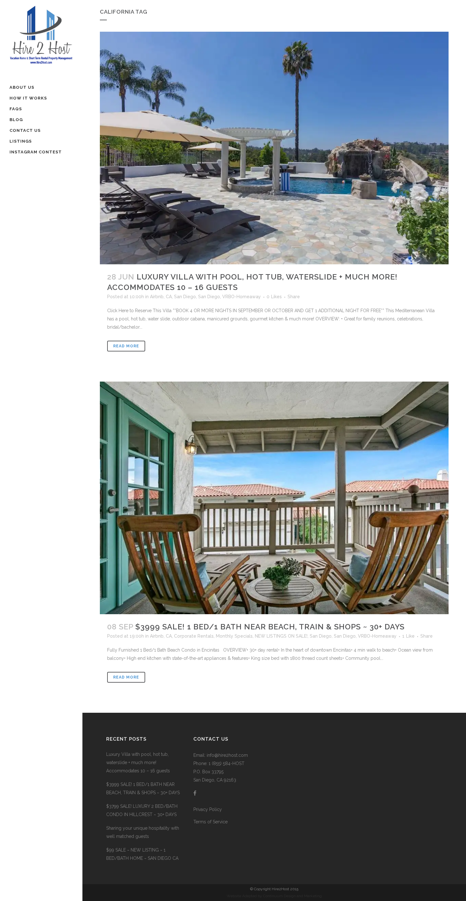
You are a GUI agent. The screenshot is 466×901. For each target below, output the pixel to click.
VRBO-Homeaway (241, 296)
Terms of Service (210, 821)
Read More (126, 346)
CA (169, 296)
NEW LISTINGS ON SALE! (281, 636)
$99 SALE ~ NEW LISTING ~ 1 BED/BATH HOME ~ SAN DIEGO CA (142, 854)
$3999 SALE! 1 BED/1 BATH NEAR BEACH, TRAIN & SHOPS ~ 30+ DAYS (270, 626)
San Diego (185, 296)
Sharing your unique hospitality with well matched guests (142, 832)
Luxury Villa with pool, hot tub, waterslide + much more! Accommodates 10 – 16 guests (138, 762)
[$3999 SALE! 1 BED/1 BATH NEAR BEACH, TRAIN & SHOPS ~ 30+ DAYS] (274, 498)
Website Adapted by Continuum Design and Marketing (274, 896)
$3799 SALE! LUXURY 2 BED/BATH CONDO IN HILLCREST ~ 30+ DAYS (142, 810)
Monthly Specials (234, 636)
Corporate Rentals (194, 636)
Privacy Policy (207, 809)
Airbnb (157, 296)
